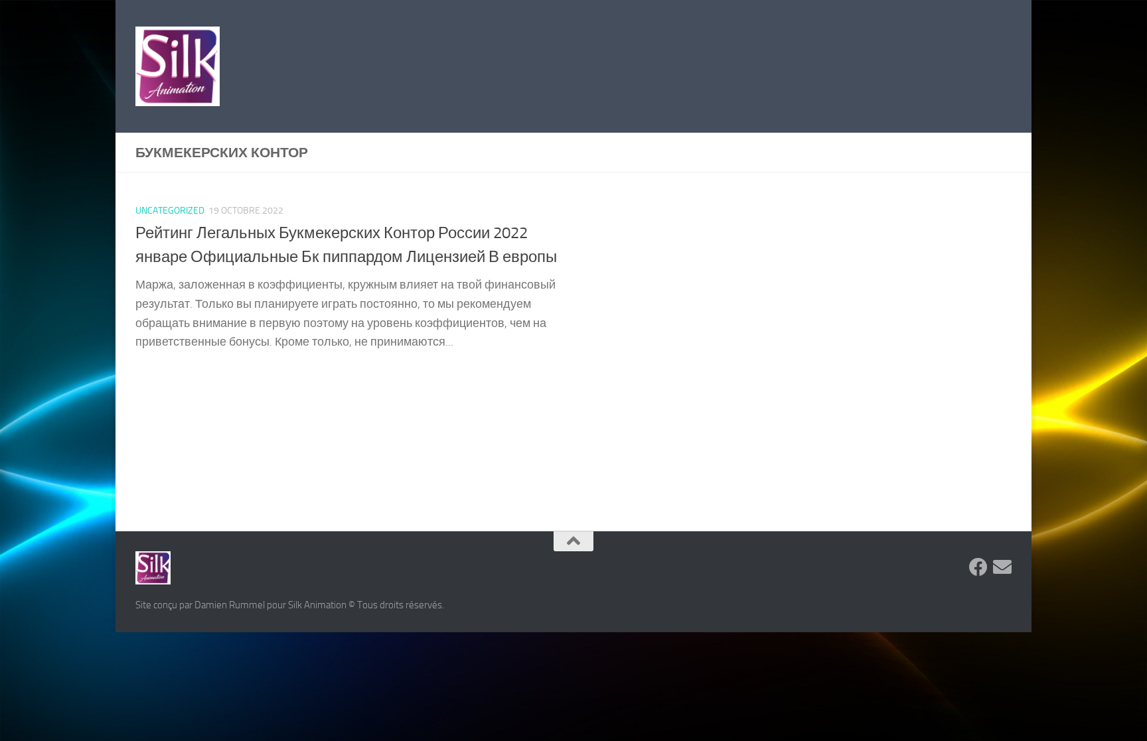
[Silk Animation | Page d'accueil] (177, 66)
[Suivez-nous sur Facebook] (978, 567)
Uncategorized (169, 210)
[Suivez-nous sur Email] (1002, 567)
